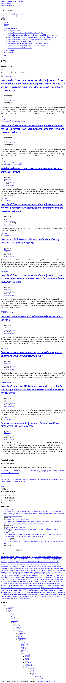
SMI (41, 575)
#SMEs (30, 562)
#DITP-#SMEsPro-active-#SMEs (41, 558)
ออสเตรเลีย (37, 596)
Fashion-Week (23, 574)
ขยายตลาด (14, 581)
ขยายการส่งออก (5, 581)
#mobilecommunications (30, 560)
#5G (2, 557)
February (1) (11, 607)
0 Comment (7, 97)
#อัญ (42, 570)
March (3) (24, 645)
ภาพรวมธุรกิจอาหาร (12, 592)
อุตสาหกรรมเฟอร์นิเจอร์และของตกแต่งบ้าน (14, 598)
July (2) (27, 661)
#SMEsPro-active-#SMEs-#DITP (42, 564)
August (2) (24, 650)
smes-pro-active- (26, 575)
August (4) (28, 662)
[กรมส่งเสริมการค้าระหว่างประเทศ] (12, 1)
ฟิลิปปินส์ (3, 592)
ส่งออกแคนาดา (54, 594)
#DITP (11, 558)
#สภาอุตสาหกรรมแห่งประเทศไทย (30, 570)
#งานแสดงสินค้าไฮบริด (15, 568)
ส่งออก (47, 594)
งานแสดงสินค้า (51, 581)
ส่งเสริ (42, 594)
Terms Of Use (41, 681)
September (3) (28, 664)
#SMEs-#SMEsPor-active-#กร (40, 562)
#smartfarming (12, 562)
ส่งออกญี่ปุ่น (4, 596)
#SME (17, 562)
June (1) (10, 610)
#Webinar (21, 566)
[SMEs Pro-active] (6, 3)
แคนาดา (38, 581)
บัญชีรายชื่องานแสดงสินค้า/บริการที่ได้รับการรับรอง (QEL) (25, 33)
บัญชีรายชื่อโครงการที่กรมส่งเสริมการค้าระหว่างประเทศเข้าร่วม (27, 46)
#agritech (34, 557)
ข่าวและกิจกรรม (9, 104)
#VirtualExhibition (14, 566)
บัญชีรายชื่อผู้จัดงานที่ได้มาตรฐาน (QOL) (20, 41)
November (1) (15, 621)
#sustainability (4, 566)
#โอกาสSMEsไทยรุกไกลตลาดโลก (54, 570)
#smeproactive (24, 562)
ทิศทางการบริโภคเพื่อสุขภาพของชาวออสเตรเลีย (25, 588)
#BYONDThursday (56, 557)
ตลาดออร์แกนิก (51, 586)
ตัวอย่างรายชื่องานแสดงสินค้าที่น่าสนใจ (20, 48)
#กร (26, 566)
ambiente (3, 572)
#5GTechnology (27, 557)
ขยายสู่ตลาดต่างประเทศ (25, 581)
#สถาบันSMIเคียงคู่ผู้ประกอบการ (10, 570)
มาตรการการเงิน (40, 592)
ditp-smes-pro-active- (44, 572)
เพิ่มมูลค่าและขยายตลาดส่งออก (53, 590)
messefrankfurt (35, 574)
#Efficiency (54, 558)
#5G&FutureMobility (9, 557)
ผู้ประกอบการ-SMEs (37, 590)
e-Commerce (7, 574)
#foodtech (18, 560)
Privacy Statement (50, 681)
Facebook (6, 22)
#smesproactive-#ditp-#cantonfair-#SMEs (22, 564)
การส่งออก (35, 579)
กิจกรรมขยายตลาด (59, 579)
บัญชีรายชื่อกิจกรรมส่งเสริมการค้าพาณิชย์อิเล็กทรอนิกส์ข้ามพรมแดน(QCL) (30, 39)
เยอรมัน (23, 594)
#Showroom (4, 562)
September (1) (22, 638)
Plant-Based (46, 574)
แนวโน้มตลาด (58, 588)
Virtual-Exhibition (39, 577)
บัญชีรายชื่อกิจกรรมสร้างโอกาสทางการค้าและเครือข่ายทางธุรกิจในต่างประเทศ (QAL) (34, 37)
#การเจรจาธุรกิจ (54, 566)
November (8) (39, 678)
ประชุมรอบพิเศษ (17, 590)
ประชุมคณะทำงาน (6, 590)
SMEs (2, 575)
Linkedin (6, 24)
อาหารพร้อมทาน (59, 596)
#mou (39, 560)
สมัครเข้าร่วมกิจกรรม (10, 28)
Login (2, 17)
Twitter (6, 25)
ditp (37, 572)
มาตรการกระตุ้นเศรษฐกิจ (27, 592)
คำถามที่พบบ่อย (9, 50)
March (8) (27, 655)
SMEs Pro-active (10, 100)
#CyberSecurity (5, 558)
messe (29, 574)
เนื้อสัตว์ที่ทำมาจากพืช (47, 588)
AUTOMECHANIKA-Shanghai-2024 (16, 572)
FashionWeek (15, 574)
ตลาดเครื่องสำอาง (17, 586)
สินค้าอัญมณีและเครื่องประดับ (24, 596)
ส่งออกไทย (11, 596)
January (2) (14, 613)
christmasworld (31, 572)
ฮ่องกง (29, 598)
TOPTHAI (46, 575)
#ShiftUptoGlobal (58, 560)
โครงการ (43, 581)
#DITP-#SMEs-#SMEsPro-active (23, 558)
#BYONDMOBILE (45, 557)
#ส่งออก (40, 568)
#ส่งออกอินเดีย (59, 568)
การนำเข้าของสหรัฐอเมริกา (23, 579)
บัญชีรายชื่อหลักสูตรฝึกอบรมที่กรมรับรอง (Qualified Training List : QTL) (29, 43)
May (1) (13, 616)
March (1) (10, 608)
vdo (57, 575)
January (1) (24, 642)
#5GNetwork (19, 557)
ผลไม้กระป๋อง (27, 590)
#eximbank (4, 560)
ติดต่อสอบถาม (8, 52)
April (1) (20, 635)
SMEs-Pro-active (17, 575)
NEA (40, 574)
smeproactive (59, 574)
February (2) (24, 644)
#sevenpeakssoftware (47, 560)
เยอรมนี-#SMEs (16, 594)
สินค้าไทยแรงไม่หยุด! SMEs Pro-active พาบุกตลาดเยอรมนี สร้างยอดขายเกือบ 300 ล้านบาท (31, 529)
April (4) (27, 656)
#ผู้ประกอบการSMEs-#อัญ (29, 568)
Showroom (52, 574)
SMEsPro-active (35, 575)
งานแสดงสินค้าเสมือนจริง (15, 583)
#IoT (22, 560)
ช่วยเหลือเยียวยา (36, 583)
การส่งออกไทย (42, 579)
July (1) (13, 619)
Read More (4, 119)
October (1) (17, 627)
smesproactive (8, 575)
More (2, 486)
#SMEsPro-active (5, 564)
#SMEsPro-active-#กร (58, 564)
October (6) (31, 670)
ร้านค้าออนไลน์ (35, 594)
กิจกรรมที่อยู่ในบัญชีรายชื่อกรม (13, 31)
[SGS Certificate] (7, 5)
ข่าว (34, 581)
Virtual (22, 577)
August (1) (17, 625)
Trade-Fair (52, 575)
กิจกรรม (50, 579)
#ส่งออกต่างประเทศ (49, 568)
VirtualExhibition (29, 577)
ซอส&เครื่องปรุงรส (6, 586)
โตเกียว (8, 588)
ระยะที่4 (28, 594)
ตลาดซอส (43, 586)
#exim (59, 558)
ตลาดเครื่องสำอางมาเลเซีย (32, 586)
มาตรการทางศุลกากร (52, 592)
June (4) (27, 659)
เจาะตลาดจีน (27, 583)
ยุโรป (9, 594)
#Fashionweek (11, 560)
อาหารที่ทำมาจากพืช (47, 596)
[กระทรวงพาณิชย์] (12, 14)
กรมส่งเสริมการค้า (50, 577)
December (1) (21, 639)
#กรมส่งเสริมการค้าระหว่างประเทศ (38, 566)
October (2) (24, 651)
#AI (38, 557)
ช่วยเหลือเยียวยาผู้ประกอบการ (51, 583)
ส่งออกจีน (62, 594)
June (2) (23, 648)
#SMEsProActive (54, 562)
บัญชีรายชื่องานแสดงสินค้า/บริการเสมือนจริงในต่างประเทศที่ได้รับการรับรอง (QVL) (33, 35)
